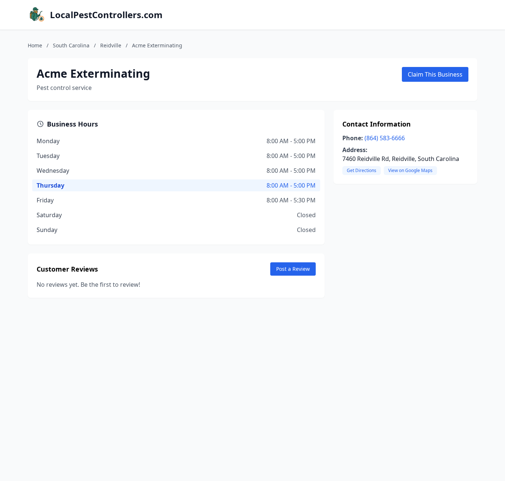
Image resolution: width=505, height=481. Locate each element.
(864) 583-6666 (385, 138)
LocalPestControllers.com (106, 15)
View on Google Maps (410, 170)
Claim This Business (435, 74)
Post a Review (293, 268)
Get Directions (361, 170)
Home (35, 45)
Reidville (110, 45)
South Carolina (71, 45)
